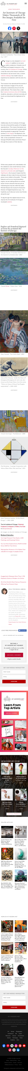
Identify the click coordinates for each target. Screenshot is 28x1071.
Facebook (4, 526)
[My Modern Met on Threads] (14, 1049)
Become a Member (14, 655)
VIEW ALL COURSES (11, 713)
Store (18, 1040)
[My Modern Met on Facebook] (3, 1045)
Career (20, 1033)
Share (23, 630)
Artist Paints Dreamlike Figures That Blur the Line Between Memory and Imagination (20, 937)
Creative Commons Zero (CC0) (12, 92)
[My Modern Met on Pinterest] (7, 1045)
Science (9, 1038)
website (9, 202)
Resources (16, 9)
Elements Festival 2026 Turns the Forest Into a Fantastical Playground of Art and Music (21, 886)
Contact (14, 1062)
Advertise (19, 1062)
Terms (20, 1064)
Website (20, 524)
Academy (12, 1040)
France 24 (17, 616)
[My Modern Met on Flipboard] (20, 1045)
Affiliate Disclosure (9, 1064)
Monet (7, 286)
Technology (15, 1038)
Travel (21, 1038)
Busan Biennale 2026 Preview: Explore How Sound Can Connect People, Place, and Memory (20, 842)
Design (12, 1031)
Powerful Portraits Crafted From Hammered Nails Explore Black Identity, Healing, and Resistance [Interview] (20, 982)
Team (19, 1060)
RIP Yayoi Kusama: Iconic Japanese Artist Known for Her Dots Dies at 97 (7, 864)
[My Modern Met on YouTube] (24, 1045)
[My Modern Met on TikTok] (10, 1049)
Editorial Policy (13, 1060)
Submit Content (8, 1062)
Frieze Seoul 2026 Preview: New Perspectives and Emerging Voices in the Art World (20, 864)
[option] (7, 749)
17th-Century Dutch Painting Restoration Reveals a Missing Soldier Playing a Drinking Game (7, 937)
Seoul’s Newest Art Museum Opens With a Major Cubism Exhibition (6, 842)
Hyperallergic (7, 529)
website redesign (6, 76)
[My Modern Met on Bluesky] (18, 1049)
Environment (21, 1035)
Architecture (11, 1033)
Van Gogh (10, 133)
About (7, 1060)
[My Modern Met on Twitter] (12, 1045)
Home (10, 9)
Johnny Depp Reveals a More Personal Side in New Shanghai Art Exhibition (21, 958)
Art (8, 1031)
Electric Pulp (21, 1068)
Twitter (17, 526)
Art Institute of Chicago (15, 69)
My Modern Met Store (10, 761)
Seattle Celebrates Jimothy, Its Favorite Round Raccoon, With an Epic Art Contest (7, 980)
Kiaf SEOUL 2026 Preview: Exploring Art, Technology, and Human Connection (7, 885)
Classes (14, 1035)
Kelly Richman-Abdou (10, 24)
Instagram (11, 526)
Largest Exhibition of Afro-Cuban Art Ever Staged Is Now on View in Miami (7, 958)
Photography (19, 1031)
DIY (16, 1033)
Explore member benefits (14, 659)
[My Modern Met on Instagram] (16, 1045)
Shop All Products (14, 814)
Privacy (16, 1064)
